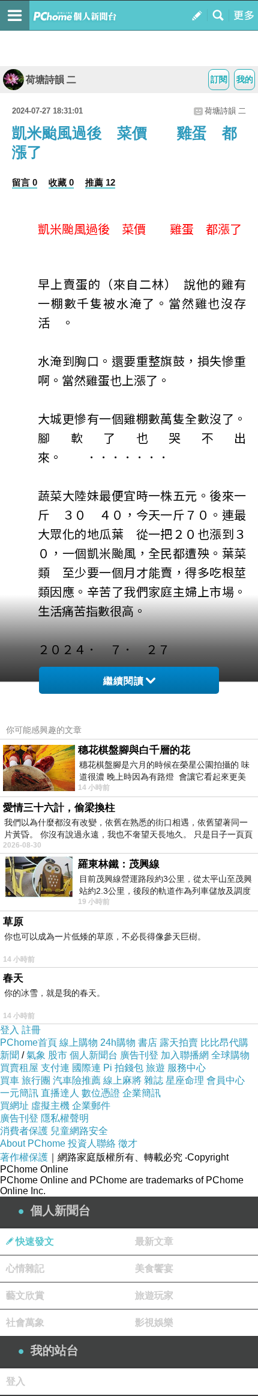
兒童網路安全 (79, 1131)
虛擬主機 (50, 1105)
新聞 (9, 1055)
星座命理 (185, 1080)
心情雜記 (25, 1268)
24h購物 (118, 1042)
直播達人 (60, 1093)
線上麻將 (122, 1080)
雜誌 (153, 1080)
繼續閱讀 (123, 681)
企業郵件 (91, 1105)
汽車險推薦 (77, 1080)
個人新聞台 (94, 1055)
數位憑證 (101, 1093)
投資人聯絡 (92, 1143)
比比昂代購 (224, 1042)
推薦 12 (100, 182)
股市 (57, 1055)
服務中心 (186, 1068)
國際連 (86, 1068)
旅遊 (155, 1068)
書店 (147, 1042)
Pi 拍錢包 (123, 1068)
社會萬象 (25, 1322)
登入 (9, 1030)
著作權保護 (24, 1157)
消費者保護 (24, 1131)
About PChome (32, 1143)
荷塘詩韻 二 (51, 79)
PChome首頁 (28, 1042)
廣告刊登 (139, 1055)
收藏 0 (61, 182)
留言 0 (24, 182)
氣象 (36, 1055)
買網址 (14, 1105)
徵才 (127, 1143)
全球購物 (230, 1055)
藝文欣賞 (25, 1295)
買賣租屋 (19, 1068)
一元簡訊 (19, 1093)
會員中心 (225, 1080)
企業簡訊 (141, 1093)
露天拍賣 (179, 1042)
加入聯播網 (185, 1055)
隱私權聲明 (65, 1118)
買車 (9, 1080)
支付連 (55, 1068)
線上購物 (78, 1042)
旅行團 (36, 1080)
